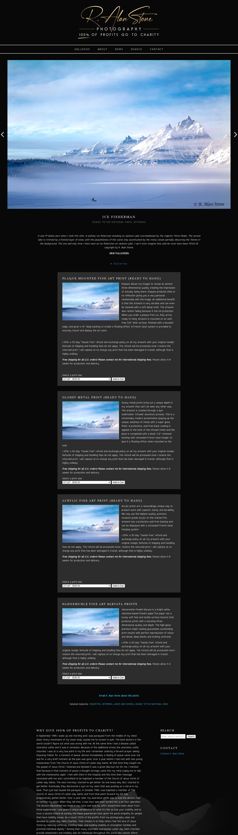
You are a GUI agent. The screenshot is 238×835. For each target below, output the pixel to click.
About (103, 49)
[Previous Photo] (3, 142)
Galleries (82, 49)
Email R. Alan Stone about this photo (119, 696)
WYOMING (107, 704)
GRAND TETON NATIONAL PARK (151, 704)
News (119, 49)
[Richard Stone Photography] (119, 37)
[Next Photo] (234, 142)
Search (136, 49)
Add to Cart (118, 379)
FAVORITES (95, 704)
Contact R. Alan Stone (172, 753)
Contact (157, 49)
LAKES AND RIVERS (124, 704)
